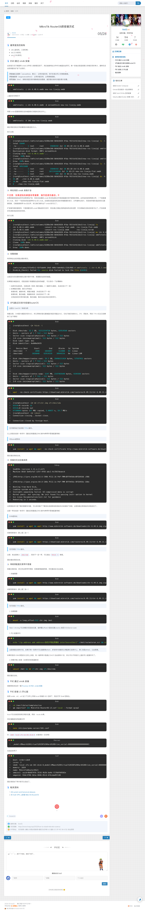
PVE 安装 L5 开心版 (121, 69)
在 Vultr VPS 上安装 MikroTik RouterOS (25, 795)
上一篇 (7, 837)
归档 (12, 3)
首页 (6, 3)
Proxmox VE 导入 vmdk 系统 (32, 686)
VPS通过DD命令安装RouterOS (125, 63)
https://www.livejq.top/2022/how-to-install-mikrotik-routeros (39, 827)
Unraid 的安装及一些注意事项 (123, 89)
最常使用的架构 (120, 57)
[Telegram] (130, 44)
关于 (42, 3)
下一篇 (106, 837)
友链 (30, 3)
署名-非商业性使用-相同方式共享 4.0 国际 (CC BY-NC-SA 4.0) (46, 829)
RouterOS (12, 816)
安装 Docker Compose (120, 86)
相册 (24, 3)
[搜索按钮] (138, 3)
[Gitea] (123, 44)
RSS (130, 906)
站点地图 (137, 906)
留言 (36, 3)
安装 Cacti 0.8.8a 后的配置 (122, 93)
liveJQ (14, 33)
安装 (12, 11)
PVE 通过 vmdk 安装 (122, 66)
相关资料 (118, 73)
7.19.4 (26, 428)
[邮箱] (136, 44)
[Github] (116, 44)
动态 (18, 3)
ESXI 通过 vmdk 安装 (122, 60)
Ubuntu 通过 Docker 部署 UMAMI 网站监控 (124, 97)
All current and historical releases (23, 792)
